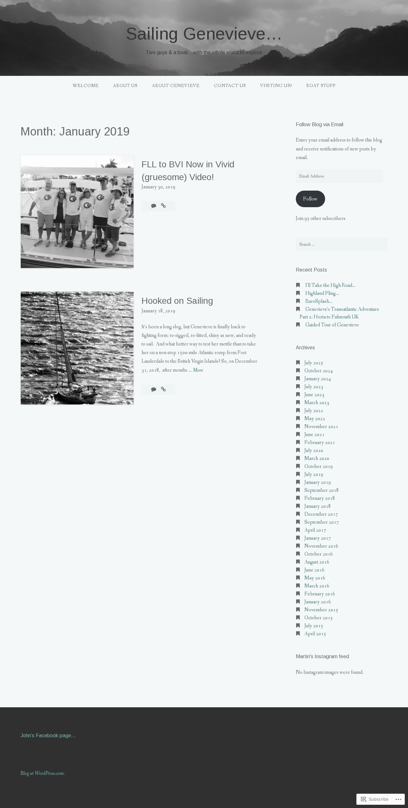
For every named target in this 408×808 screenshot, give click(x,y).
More (198, 371)
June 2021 (314, 434)
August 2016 (316, 562)
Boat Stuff (321, 86)
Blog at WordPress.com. (42, 773)
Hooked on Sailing (177, 301)
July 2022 (313, 410)
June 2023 (314, 394)
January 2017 (317, 538)
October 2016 (318, 554)
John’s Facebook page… (48, 735)
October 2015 (318, 618)
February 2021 (319, 442)
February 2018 (319, 498)
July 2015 (313, 625)
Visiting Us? (276, 86)
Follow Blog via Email (319, 124)
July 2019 (313, 474)
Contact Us (230, 86)
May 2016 (314, 578)
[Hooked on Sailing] (163, 389)
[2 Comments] (154, 206)
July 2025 (313, 363)
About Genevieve (176, 86)
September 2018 (321, 490)
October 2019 (318, 466)
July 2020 (313, 450)
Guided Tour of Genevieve (332, 325)
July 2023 (313, 386)
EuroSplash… (318, 301)
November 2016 (321, 546)
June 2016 (314, 570)
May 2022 (314, 418)
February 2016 (319, 594)
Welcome (85, 86)
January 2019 (317, 482)
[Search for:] (342, 244)
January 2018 (317, 506)
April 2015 (315, 633)
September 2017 (321, 522)
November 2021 (321, 426)
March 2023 (316, 402)
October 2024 (318, 371)
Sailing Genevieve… (204, 33)
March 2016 (316, 586)
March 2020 (316, 458)
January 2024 (317, 378)
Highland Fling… (322, 293)
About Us (125, 86)
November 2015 (321, 610)
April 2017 (315, 530)
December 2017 (321, 514)
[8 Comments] (154, 389)
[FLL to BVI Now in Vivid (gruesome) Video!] (163, 206)
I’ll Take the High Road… (330, 285)
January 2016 (317, 602)
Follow (310, 199)
